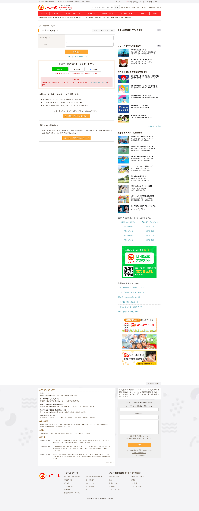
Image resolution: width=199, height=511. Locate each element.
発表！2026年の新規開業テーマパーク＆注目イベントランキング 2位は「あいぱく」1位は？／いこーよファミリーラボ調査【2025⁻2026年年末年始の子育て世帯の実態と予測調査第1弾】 (81, 457)
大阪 (100, 17)
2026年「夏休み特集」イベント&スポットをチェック (56, 424)
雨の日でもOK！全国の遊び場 (129, 297)
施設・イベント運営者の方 (72, 477)
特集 (155, 13)
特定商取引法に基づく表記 (72, 493)
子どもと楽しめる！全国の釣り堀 (130, 307)
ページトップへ (154, 384)
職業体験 (76, 401)
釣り (62, 395)
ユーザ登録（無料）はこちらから (76, 116)
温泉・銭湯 (43, 417)
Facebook (67, 489)
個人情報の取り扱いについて (139, 436)
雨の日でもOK (130, 7)
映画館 (61, 412)
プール (71, 395)
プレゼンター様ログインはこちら (103, 30)
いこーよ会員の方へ (139, 455)
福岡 (129, 17)
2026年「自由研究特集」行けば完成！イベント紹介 (56, 427)
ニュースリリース (69, 486)
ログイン (157, 2)
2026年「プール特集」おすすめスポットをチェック (92, 424)
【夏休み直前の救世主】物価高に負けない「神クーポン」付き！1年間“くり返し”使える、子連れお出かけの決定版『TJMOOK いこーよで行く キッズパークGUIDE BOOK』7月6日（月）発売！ (81, 448)
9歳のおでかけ (150, 240)
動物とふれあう (141, 7)
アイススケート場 (60, 417)
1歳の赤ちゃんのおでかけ (150, 222)
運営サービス (113, 483)
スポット (44, 13)
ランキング (92, 13)
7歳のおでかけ (150, 235)
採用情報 (112, 486)
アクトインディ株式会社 (132, 473)
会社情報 (134, 483)
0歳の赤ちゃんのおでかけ (128, 222)
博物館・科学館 (70, 412)
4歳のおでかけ (128, 231)
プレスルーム (90, 483)
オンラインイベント (73, 13)
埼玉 (71, 17)
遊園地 (42, 395)
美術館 (78, 412)
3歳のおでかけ (150, 226)
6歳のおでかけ (128, 235)
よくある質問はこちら (139, 453)
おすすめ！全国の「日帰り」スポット (132, 287)
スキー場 (51, 417)
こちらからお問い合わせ (98, 82)
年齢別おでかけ (107, 13)
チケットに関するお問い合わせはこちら (139, 450)
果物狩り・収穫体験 (89, 417)
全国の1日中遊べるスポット (128, 302)
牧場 (66, 395)
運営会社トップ (114, 477)
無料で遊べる (55, 406)
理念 (110, 480)
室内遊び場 (54, 412)
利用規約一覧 (68, 480)
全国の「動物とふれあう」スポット (131, 292)
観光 (76, 395)
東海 (77, 17)
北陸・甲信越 (88, 17)
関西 (96, 17)
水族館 (83, 412)
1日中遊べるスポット (154, 7)
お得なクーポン (45, 406)
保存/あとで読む (133, 2)
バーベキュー (55, 395)
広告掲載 (66, 483)
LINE (61, 69)
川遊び (92, 406)
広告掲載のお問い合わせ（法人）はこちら (139, 438)
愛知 (80, 17)
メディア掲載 (90, 486)
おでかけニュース (127, 13)
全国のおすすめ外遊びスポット (129, 312)
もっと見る (109, 462)
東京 (59, 17)
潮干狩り (70, 417)
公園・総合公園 (83, 406)
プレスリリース (136, 486)
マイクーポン (120, 2)
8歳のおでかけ (128, 240)
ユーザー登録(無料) (146, 2)
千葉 (68, 17)
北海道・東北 (43, 17)
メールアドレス (45, 38)
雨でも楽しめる (45, 412)
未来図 (133, 480)
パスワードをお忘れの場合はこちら (76, 56)
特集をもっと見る (154, 126)
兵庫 (107, 17)
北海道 (50, 17)
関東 (56, 17)
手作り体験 (50, 401)
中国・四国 (114, 17)
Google (94, 69)
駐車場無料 (64, 406)
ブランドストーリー (137, 477)
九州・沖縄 (124, 17)
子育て (143, 13)
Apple (78, 69)
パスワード (44, 44)
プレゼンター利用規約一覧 (94, 477)
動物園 (47, 395)
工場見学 (42, 401)
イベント (55, 13)
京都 (103, 17)
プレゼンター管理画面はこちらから (76, 138)
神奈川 (64, 17)
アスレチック (73, 406)
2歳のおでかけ (128, 226)
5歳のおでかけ (150, 231)
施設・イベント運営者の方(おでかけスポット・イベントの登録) (70, 433)
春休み (123, 7)
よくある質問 (90, 480)
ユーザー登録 (44, 433)
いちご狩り (78, 417)
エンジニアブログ (114, 489)
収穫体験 (69, 401)
